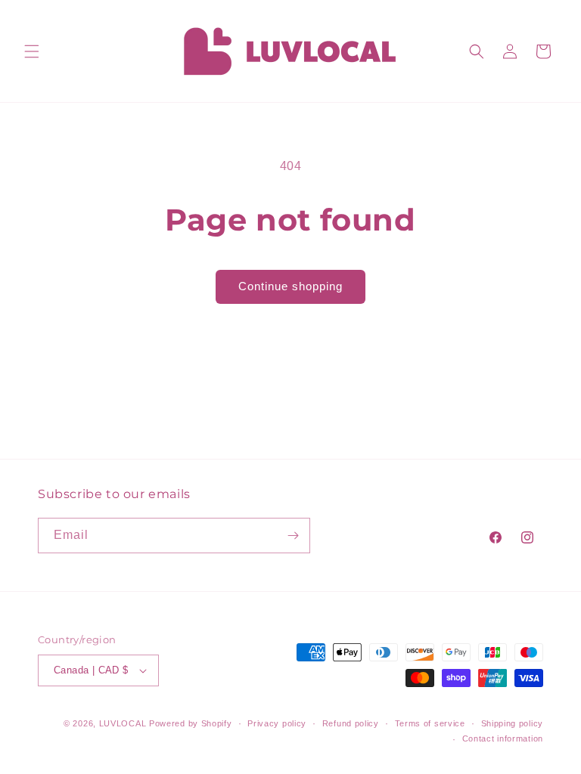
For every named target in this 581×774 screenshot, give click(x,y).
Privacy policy (276, 723)
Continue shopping (290, 286)
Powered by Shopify (190, 723)
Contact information (502, 738)
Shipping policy (512, 723)
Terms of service (430, 723)
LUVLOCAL (123, 723)
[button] (31, 51)
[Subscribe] (292, 535)
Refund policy (350, 723)
